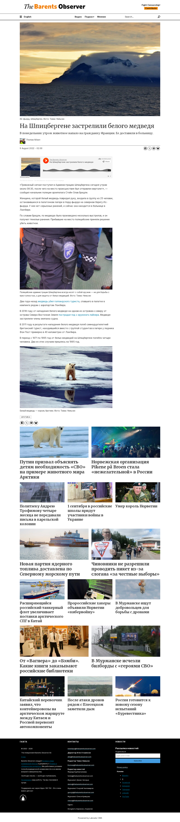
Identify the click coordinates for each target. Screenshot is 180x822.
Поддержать (26, 780)
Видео (78, 16)
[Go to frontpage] (55, 7)
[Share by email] (154, 148)
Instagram (126, 786)
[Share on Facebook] (145, 148)
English (27, 16)
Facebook (126, 783)
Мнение (101, 16)
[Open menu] (21, 17)
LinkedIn (125, 793)
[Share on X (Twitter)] (150, 148)
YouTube (125, 796)
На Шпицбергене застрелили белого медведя (49, 180)
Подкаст (89, 16)
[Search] (159, 17)
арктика (25, 417)
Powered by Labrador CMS (90, 818)
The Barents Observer (26, 180)
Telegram (126, 790)
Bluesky (125, 776)
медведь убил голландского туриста (58, 301)
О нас (23, 757)
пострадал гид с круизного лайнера (79, 315)
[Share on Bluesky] (158, 148)
